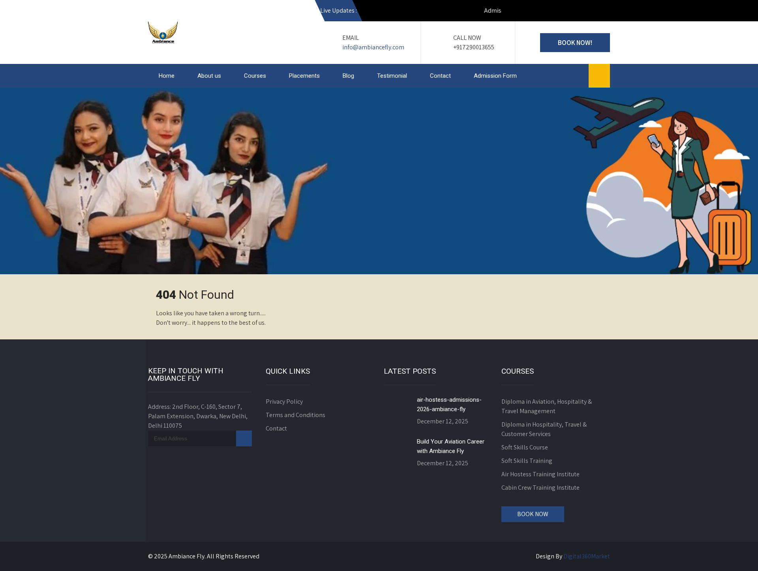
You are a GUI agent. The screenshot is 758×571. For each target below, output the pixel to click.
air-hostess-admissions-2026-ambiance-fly (449, 404)
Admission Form (495, 75)
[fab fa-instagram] (534, 12)
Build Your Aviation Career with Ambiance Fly (450, 446)
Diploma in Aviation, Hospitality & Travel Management (546, 406)
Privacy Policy (284, 401)
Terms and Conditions (295, 415)
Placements (304, 75)
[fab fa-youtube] (517, 12)
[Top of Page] (735, 554)
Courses (255, 75)
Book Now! (575, 42)
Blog (348, 75)
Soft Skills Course (524, 447)
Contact (440, 75)
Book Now (532, 514)
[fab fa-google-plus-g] (568, 12)
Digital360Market (586, 556)
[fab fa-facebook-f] (551, 12)
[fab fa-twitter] (585, 12)
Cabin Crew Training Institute (540, 487)
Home (166, 75)
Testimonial (392, 75)
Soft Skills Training (526, 461)
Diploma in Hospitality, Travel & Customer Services (544, 429)
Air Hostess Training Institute (540, 474)
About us (209, 75)
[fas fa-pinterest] (602, 12)
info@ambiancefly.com (373, 47)
